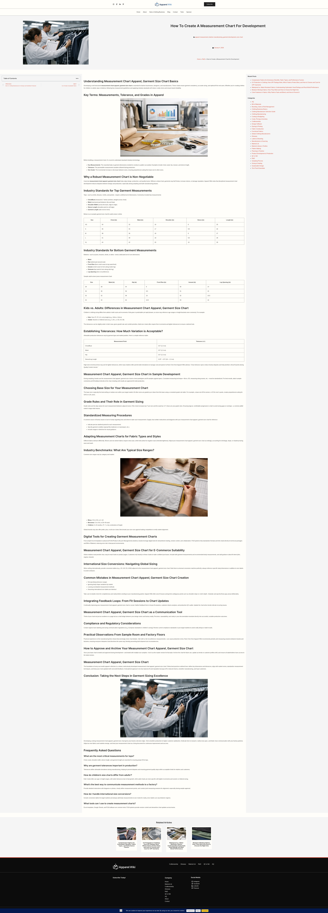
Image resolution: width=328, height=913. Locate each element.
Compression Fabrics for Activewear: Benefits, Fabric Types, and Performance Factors (278, 80)
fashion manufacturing (215, 37)
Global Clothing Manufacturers (261, 133)
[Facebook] (117, 4)
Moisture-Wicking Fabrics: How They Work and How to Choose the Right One (275, 90)
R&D (203, 59)
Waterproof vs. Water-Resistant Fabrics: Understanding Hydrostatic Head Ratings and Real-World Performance (285, 87)
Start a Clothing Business (157, 12)
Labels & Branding (257, 138)
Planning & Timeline (258, 151)
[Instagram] (113, 4)
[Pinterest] (123, 4)
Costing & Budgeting (258, 116)
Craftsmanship (256, 121)
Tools (182, 12)
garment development (229, 37)
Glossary (254, 136)
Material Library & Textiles (259, 146)
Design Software (257, 124)
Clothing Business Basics (259, 109)
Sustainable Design (258, 166)
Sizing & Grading (257, 163)
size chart (240, 37)
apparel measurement (201, 37)
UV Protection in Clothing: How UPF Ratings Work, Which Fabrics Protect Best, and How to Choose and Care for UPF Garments (151, 846)
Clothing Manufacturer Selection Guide (263, 111)
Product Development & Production (262, 153)
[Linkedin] (120, 4)
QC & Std (255, 156)
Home (138, 12)
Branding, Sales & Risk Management (263, 106)
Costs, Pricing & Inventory (259, 119)
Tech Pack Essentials (258, 168)
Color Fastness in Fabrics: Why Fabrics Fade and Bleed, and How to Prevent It (275, 92)
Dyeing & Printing (257, 126)
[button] (209, 4)
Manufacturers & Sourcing (260, 141)
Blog (168, 12)
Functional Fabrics (257, 131)
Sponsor (189, 12)
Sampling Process (257, 161)
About (145, 12)
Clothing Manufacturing (259, 114)
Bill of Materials (256, 104)
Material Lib (255, 143)
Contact (175, 12)
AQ (253, 101)
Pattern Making (256, 148)
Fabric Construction (258, 129)
